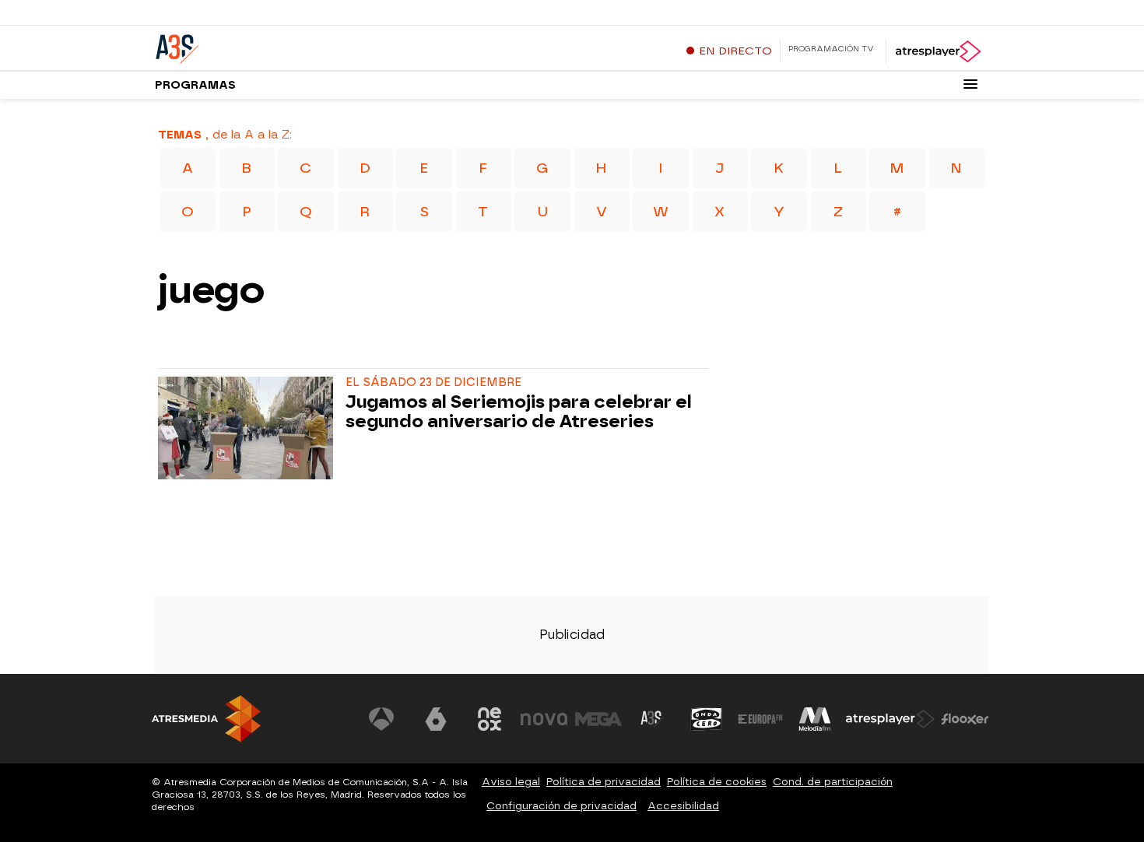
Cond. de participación (833, 782)
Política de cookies (717, 782)
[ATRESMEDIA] (206, 718)
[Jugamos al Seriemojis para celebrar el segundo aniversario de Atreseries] (248, 428)
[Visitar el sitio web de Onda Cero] (706, 719)
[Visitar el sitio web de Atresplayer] (890, 719)
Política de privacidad (603, 782)
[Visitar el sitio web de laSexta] (435, 719)
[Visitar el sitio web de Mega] (598, 719)
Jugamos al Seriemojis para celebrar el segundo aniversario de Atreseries (519, 412)
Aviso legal (511, 782)
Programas (195, 85)
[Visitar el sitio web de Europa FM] (760, 719)
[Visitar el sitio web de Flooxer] (965, 719)
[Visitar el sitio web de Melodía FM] (814, 719)
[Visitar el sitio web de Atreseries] (652, 719)
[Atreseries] (252, 46)
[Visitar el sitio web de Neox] (489, 719)
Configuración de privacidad (561, 806)
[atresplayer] (937, 51)
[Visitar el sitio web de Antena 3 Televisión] (381, 719)
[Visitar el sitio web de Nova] (544, 719)
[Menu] (970, 84)
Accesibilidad (683, 806)
